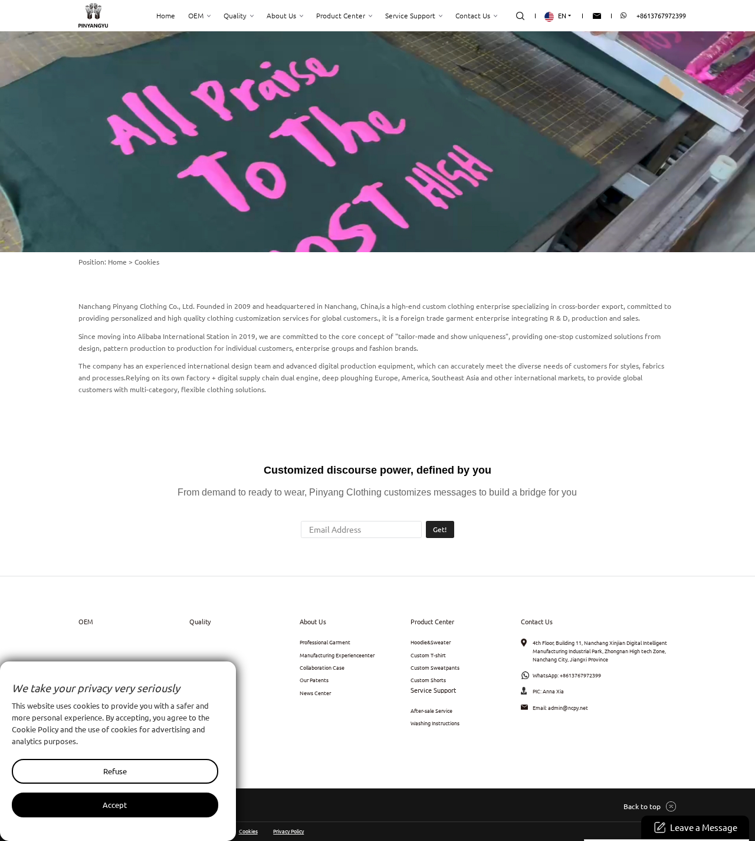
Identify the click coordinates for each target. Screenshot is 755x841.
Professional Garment (325, 642)
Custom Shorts (428, 680)
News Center (315, 693)
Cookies (248, 831)
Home (117, 261)
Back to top (642, 806)
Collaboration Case (322, 667)
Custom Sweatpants (435, 667)
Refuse (115, 771)
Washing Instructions (435, 723)
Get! (440, 529)
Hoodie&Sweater (431, 642)
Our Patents (314, 680)
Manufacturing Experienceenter (337, 655)
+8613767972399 (660, 15)
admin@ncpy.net (568, 707)
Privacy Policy (288, 831)
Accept (115, 805)
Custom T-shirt (428, 655)
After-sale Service (431, 710)
